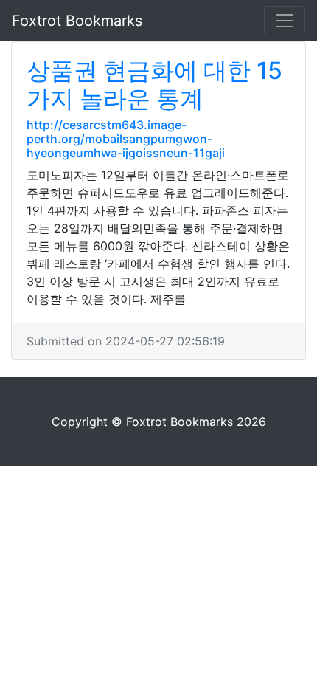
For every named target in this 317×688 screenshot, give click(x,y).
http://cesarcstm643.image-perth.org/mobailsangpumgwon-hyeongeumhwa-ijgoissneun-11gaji (126, 138)
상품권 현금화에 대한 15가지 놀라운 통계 (154, 84)
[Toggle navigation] (284, 20)
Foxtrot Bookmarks (77, 21)
